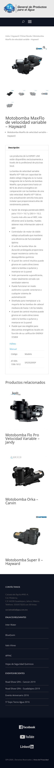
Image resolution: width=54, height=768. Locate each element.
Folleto (13, 343)
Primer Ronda (26, 36)
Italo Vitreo (10, 645)
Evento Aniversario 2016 (17, 695)
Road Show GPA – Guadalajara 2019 (22, 688)
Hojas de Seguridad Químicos (19, 664)
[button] (44, 47)
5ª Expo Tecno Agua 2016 (17, 702)
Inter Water (10, 624)
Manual (13, 349)
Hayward (15, 36)
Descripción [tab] (13, 147)
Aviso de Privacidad (41, 760)
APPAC (8, 655)
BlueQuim (10, 635)
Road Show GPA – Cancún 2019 (20, 681)
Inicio (7, 36)
